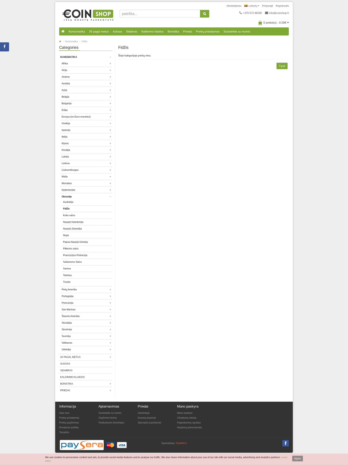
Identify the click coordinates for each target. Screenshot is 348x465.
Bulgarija (66, 103)
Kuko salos (69, 215)
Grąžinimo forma (107, 417)
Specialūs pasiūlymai (149, 422)
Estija (65, 110)
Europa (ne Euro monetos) (76, 116)
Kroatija (66, 150)
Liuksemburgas (70, 170)
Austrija (66, 83)
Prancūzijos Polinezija (75, 255)
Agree (297, 458)
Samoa (67, 268)
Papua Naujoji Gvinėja (75, 242)
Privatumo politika (69, 427)
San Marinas (69, 309)
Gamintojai (144, 413)
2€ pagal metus (99, 31)
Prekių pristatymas (208, 31)
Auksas (117, 31)
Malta (65, 176)
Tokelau (67, 275)
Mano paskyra (185, 413)
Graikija (66, 123)
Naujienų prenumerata (189, 427)
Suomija (66, 336)
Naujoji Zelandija (72, 228)
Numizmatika (76, 31)
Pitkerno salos (71, 248)
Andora (66, 76)
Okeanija (67, 196)
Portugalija (68, 296)
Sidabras (131, 31)
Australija (68, 202)
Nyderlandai (68, 190)
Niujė (66, 235)
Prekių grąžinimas (69, 422)
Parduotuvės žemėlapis (111, 422)
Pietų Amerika (69, 289)
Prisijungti (267, 5)
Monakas (67, 183)
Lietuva (66, 163)
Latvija (65, 156)
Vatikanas (67, 342)
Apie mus (64, 413)
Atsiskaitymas (234, 5)
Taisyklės (64, 432)
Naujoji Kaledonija (73, 222)
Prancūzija (67, 302)
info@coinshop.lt (279, 13)
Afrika (65, 63)
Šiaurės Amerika (71, 316)
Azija (64, 90)
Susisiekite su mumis (237, 31)
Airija (64, 70)
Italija (64, 136)
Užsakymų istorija (186, 417)
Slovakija (67, 322)
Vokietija (66, 349)
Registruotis (282, 5)
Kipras (65, 143)
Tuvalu (66, 281)
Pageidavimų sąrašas (189, 422)
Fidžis (84, 41)
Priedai (187, 31)
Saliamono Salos (72, 262)
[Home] (60, 41)
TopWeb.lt (181, 443)
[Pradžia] (62, 31)
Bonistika (173, 31)
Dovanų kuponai (147, 417)
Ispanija (66, 130)
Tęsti (282, 66)
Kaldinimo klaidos (152, 31)
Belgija (65, 96)
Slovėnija (67, 329)
